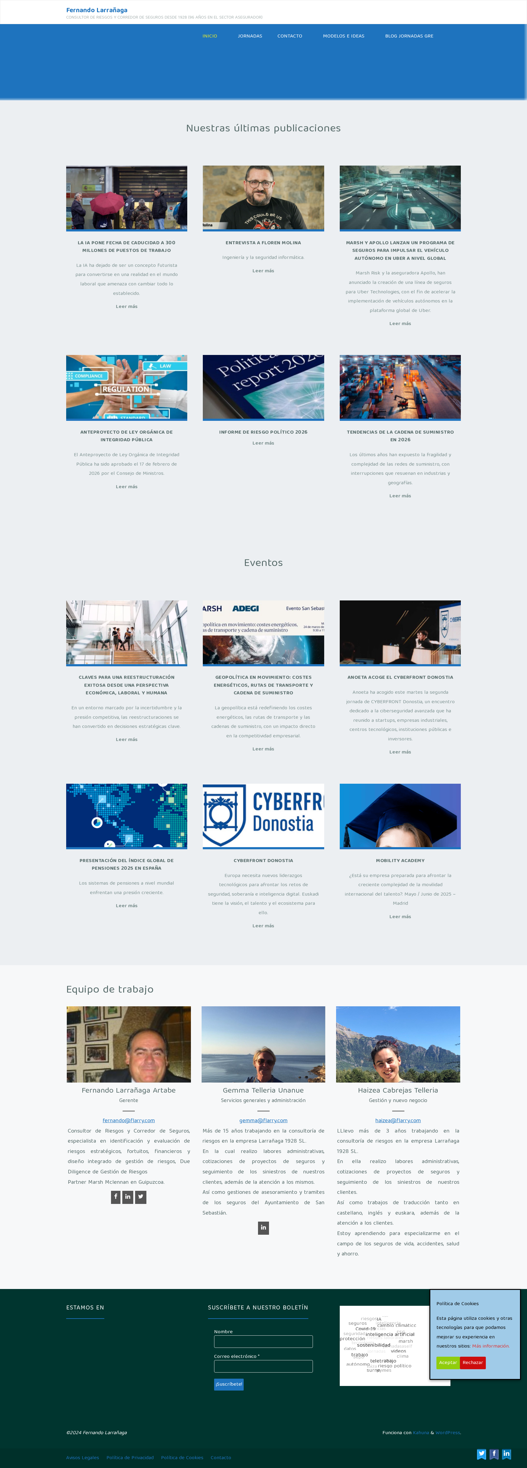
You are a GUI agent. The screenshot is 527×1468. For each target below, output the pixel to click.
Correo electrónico (237, 1357)
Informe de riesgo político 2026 (263, 432)
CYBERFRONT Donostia (263, 861)
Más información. (491, 1346)
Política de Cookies (182, 1458)
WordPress (448, 1433)
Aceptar (448, 1363)
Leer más (127, 307)
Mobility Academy (400, 861)
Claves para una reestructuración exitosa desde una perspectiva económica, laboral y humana (126, 685)
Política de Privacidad (130, 1458)
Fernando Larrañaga (96, 11)
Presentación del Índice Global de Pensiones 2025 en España (127, 865)
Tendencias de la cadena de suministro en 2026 (400, 436)
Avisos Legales (82, 1458)
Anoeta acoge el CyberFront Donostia (401, 677)
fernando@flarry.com (129, 1121)
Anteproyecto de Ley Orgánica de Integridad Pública (127, 436)
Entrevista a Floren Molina (263, 243)
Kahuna (420, 1433)
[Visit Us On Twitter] (481, 1454)
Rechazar (473, 1363)
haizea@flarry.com (398, 1121)
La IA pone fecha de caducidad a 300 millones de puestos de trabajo (127, 247)
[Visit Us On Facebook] (494, 1454)
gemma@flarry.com (263, 1121)
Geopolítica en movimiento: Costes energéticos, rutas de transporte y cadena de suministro (263, 685)
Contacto (221, 1458)
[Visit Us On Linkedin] (506, 1454)
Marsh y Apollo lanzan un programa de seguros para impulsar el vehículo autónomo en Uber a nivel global (400, 251)
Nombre (223, 1332)
